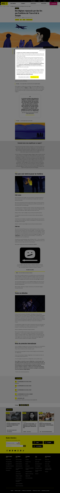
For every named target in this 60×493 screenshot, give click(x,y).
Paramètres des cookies (24, 77)
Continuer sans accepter (42, 50)
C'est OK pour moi (34, 77)
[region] (30, 64)
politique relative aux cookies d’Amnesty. (25, 74)
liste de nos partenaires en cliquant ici (36, 63)
